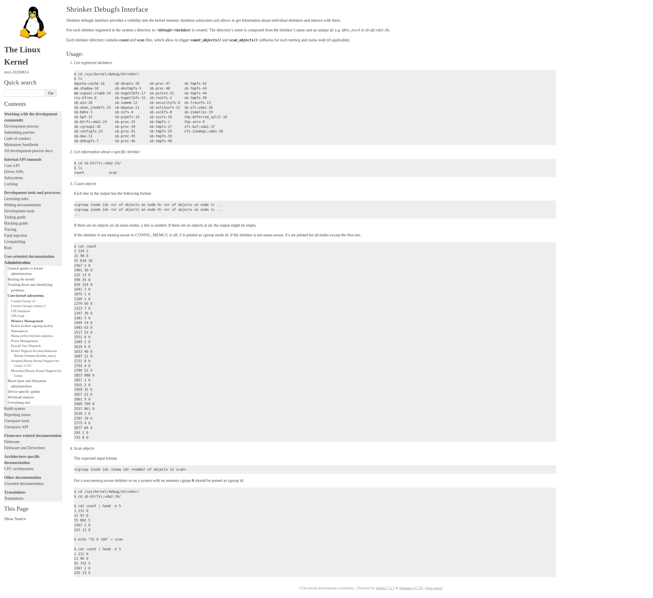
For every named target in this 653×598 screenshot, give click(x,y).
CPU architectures (18, 469)
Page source (434, 588)
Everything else (19, 402)
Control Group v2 (23, 301)
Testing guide (15, 217)
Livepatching (14, 241)
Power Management (24, 341)
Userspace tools (16, 421)
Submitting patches (19, 132)
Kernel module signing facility (32, 326)
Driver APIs (13, 171)
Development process (21, 126)
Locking (11, 184)
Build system (14, 408)
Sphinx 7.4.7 (385, 588)
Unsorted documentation (24, 483)
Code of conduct (17, 138)
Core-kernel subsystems (26, 296)
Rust (7, 248)
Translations (13, 498)
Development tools (19, 211)
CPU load (17, 316)
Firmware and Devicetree (24, 448)
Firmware (12, 442)
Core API (11, 165)
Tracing (10, 229)
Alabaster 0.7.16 (411, 588)
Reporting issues (17, 414)
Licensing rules (16, 199)
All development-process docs (28, 151)
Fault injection (15, 235)
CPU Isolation (20, 311)
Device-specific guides (24, 391)
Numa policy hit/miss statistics (32, 336)
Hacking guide (16, 223)
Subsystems (13, 178)
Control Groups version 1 (28, 306)
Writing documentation (22, 205)
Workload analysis (21, 397)
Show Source (15, 519)
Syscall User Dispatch (26, 346)
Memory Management (27, 321)
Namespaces (19, 331)
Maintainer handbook (21, 144)
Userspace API (16, 427)
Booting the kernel (21, 279)
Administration (17, 262)
